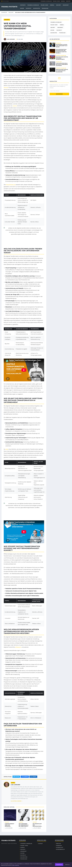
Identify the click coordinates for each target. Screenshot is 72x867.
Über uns (58, 843)
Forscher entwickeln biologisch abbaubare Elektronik (62, 64)
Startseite (4, 12)
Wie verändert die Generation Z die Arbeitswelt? (23, 825)
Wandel (6, 87)
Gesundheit (60, 27)
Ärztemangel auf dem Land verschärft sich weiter (61, 45)
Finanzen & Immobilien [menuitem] (33, 5)
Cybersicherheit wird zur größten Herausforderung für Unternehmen (10, 826)
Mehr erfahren (15, 865)
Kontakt (40, 843)
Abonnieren (59, 94)
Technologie (62, 32)
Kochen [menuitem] (22, 8)
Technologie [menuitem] (45, 8)
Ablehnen (67, 864)
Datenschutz (59, 847)
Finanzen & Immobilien (46, 1)
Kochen (52, 30)
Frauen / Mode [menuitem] (44, 5)
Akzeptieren (59, 864)
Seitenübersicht (60, 849)
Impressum (59, 845)
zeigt (6, 449)
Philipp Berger (37, 828)
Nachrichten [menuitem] (36, 8)
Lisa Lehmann (15, 784)
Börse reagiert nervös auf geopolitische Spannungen (62, 70)
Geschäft (68, 1)
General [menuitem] (52, 5)
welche (15, 106)
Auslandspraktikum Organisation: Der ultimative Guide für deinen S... (61, 51)
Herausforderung (11, 184)
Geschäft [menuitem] (58, 5)
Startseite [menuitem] (22, 5)
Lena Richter (23, 828)
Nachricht (59, 30)
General (63, 1)
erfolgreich (18, 647)
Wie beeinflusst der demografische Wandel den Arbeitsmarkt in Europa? (37, 826)
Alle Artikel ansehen (16, 801)
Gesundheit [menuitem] (66, 5)
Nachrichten (53, 32)
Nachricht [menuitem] (28, 8)
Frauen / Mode (56, 1)
